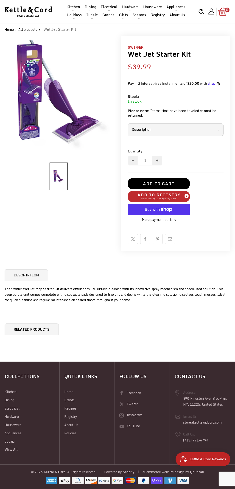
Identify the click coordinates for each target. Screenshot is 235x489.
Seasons (139, 15)
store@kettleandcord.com (202, 422)
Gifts (123, 15)
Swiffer (135, 47)
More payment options (159, 219)
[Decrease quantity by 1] (133, 160)
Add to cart (159, 183)
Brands (108, 15)
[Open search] (201, 12)
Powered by (113, 472)
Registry (158, 15)
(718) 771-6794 (195, 440)
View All (11, 449)
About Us (177, 15)
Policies (70, 433)
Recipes (70, 408)
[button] (159, 196)
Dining (90, 7)
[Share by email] (170, 239)
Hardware (130, 7)
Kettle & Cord (54, 472)
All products (27, 29)
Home (9, 29)
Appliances (175, 7)
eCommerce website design (164, 472)
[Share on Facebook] (145, 239)
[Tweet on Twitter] (133, 239)
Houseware (152, 7)
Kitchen (73, 7)
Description (176, 129)
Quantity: (136, 151)
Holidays (74, 15)
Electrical (109, 7)
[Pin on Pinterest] (158, 239)
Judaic (92, 15)
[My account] (211, 12)
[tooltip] (187, 196)
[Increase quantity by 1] (157, 160)
